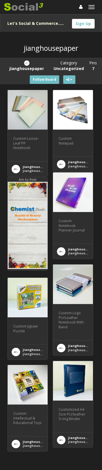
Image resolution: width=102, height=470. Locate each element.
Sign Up (83, 23)
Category (69, 65)
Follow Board (44, 79)
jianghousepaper (37, 167)
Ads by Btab (28, 179)
